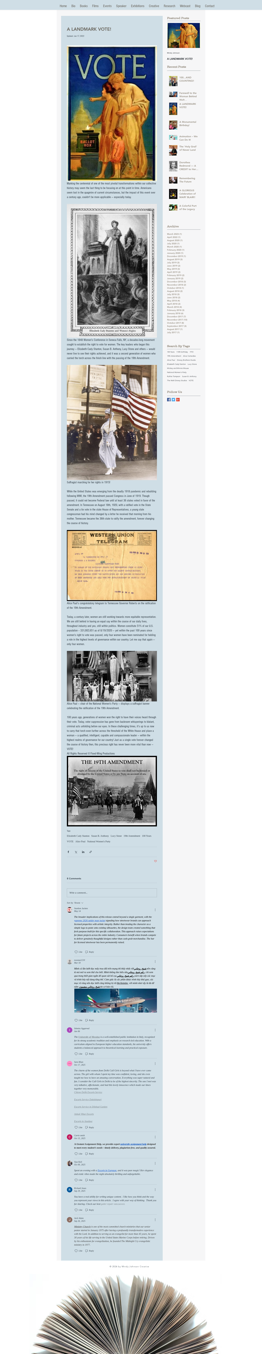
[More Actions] (155, 910)
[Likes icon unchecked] (76, 952)
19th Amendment (132, 836)
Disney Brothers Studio (186, 360)
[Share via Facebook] (68, 851)
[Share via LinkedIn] (83, 851)
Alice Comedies (189, 356)
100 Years (146, 836)
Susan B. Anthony (100, 836)
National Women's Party (98, 841)
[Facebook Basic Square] (169, 399)
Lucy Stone (116, 836)
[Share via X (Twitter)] (75, 851)
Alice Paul (80, 841)
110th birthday (182, 352)
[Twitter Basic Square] (173, 399)
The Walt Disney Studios (177, 380)
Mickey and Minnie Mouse (178, 368)
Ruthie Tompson (173, 376)
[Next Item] (195, 35)
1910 (191, 352)
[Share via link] (90, 851)
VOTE (70, 841)
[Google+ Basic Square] (178, 399)
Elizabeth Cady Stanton (78, 836)
